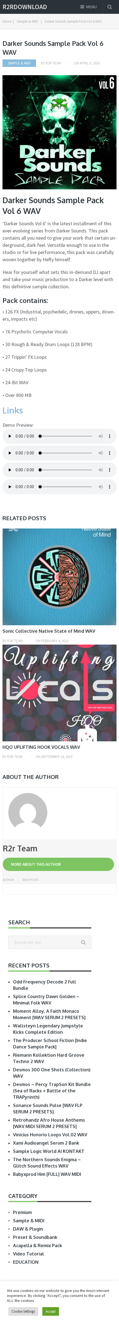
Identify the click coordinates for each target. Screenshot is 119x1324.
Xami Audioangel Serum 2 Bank (46, 1143)
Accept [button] (51, 1311)
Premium (22, 1212)
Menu (91, 6)
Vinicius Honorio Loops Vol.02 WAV (50, 1134)
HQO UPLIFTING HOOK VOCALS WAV (41, 747)
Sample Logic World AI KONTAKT (48, 1151)
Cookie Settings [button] (23, 1311)
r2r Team (53, 63)
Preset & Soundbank (35, 1237)
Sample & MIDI (19, 63)
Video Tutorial (28, 1254)
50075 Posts (30, 880)
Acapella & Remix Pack (37, 1245)
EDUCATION (25, 1262)
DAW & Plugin (28, 1229)
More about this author (36, 864)
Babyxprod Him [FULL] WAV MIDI (47, 1174)
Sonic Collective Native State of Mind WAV (48, 631)
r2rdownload (24, 7)
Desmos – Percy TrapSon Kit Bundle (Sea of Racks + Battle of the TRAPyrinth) (52, 1091)
